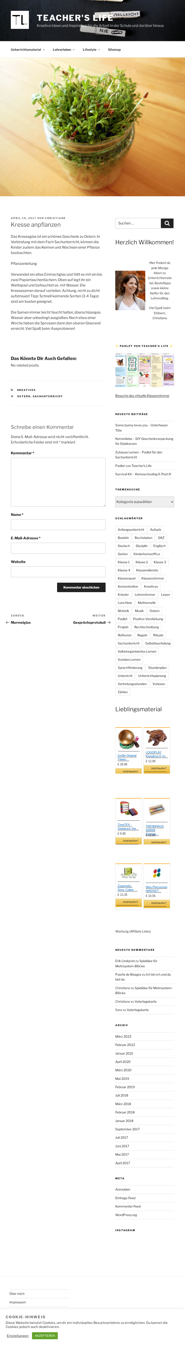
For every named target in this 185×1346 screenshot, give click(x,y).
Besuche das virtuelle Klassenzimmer (142, 395)
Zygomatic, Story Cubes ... (127, 887)
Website (18, 562)
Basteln (123, 538)
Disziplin (142, 546)
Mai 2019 (122, 1078)
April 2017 (122, 1163)
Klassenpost (127, 578)
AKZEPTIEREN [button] (45, 1335)
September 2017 (127, 1129)
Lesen (165, 594)
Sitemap (114, 49)
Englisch (159, 546)
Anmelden (122, 1189)
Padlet (122, 619)
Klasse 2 (142, 562)
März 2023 (123, 1036)
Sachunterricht (48, 396)
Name (17, 515)
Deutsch (124, 546)
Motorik (123, 611)
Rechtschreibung (146, 627)
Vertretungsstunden (132, 684)
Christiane (55, 218)
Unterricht (125, 676)
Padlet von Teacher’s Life (133, 466)
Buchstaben (143, 538)
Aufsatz (155, 529)
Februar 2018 (125, 1112)
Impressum (17, 1302)
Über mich (16, 1293)
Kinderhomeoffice (147, 554)
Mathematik (147, 603)
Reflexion (125, 635)
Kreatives (26, 390)
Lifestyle (89, 49)
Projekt (123, 627)
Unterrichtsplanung (152, 676)
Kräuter (123, 594)
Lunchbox (125, 603)
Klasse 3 (160, 562)
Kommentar (22, 453)
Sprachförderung (130, 668)
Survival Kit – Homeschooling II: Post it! (143, 474)
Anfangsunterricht (131, 529)
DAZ (161, 538)
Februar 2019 (125, 1087)
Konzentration (128, 586)
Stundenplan (157, 668)
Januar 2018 (124, 1121)
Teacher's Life (75, 18)
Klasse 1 (124, 562)
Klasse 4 (124, 570)
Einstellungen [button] (18, 1336)
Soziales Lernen (129, 659)
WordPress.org (126, 1215)
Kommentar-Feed (128, 1206)
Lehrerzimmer (145, 594)
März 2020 (123, 1070)
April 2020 (123, 1062)
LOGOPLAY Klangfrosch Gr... (157, 754)
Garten (123, 554)
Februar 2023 (125, 1045)
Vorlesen (159, 684)
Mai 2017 (122, 1154)
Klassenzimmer (152, 578)
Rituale (158, 635)
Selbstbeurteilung (158, 643)
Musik (139, 611)
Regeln (142, 635)
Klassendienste (147, 570)
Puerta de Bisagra (128, 974)
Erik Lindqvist (125, 961)
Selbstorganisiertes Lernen (137, 651)
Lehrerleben (62, 49)
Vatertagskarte (146, 1001)
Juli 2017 (121, 1137)
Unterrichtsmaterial (26, 49)
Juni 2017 (122, 1146)
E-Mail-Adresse (26, 538)
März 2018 (123, 1104)
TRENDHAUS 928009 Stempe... (155, 830)
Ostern (24, 396)
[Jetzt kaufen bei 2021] (128, 739)
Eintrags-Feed (125, 1198)
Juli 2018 (121, 1095)
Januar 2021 (124, 1053)
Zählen (123, 692)
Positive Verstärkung (148, 619)
